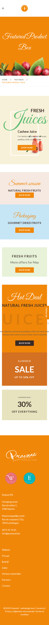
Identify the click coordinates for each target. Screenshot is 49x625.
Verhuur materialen (11, 573)
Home (4, 80)
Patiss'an (46, 312)
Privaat (5, 555)
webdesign (26, 608)
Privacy (8, 611)
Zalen (4, 567)
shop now (27, 147)
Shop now (24, 195)
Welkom (6, 549)
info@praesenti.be (11, 533)
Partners (19, 80)
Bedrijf (5, 561)
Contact (6, 585)
